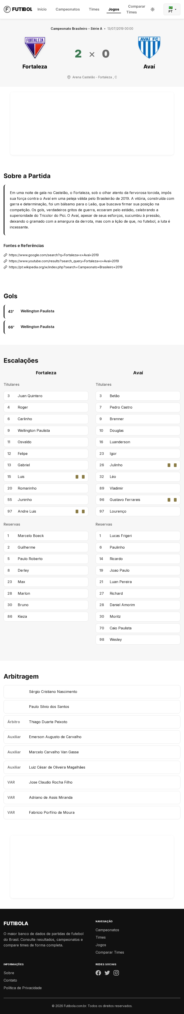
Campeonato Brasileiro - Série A (76, 28)
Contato (10, 980)
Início (42, 9)
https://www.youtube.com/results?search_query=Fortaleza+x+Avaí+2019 (64, 261)
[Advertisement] (92, 123)
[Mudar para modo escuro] (152, 9)
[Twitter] (107, 973)
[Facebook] (98, 973)
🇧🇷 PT (171, 9)
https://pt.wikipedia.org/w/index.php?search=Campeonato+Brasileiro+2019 (66, 267)
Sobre (9, 973)
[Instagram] (116, 973)
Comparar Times (135, 9)
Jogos (113, 9)
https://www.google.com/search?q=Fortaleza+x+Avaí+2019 (54, 255)
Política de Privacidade (23, 988)
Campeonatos (68, 9)
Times (94, 9)
